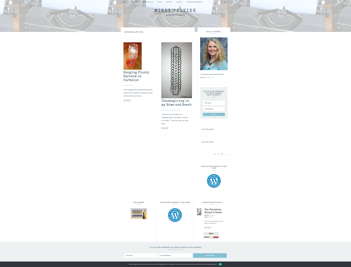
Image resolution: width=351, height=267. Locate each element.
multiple (212, 215)
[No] (349, 264)
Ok (220, 264)
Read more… (210, 77)
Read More (127, 100)
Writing (211, 217)
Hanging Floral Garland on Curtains (136, 76)
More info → (208, 227)
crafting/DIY (165, 110)
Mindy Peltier (175, 11)
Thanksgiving (128, 85)
